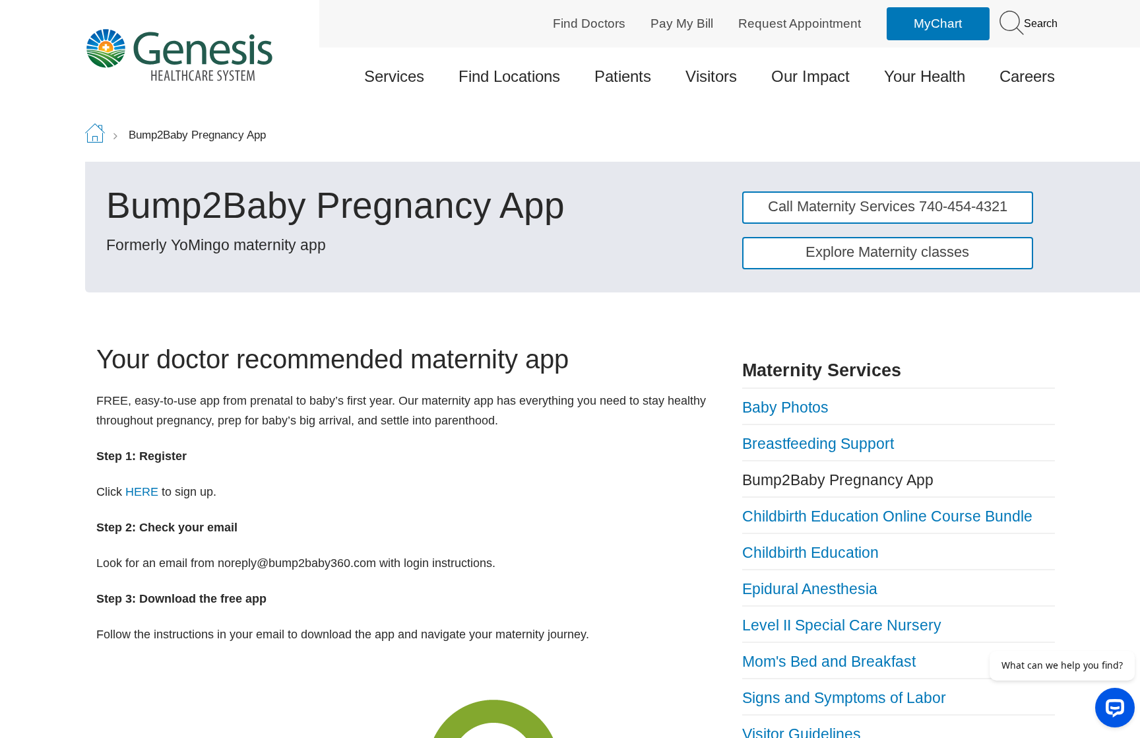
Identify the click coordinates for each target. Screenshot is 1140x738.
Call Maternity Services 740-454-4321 (887, 206)
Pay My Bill (681, 23)
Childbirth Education (810, 552)
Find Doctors (589, 23)
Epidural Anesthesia (809, 588)
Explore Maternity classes (887, 252)
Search (1039, 23)
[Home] (200, 54)
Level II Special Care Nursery (841, 625)
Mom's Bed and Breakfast (829, 661)
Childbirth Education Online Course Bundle (887, 516)
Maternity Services (821, 370)
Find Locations (509, 76)
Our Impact (810, 76)
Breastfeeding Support (818, 443)
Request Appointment (799, 23)
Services (394, 76)
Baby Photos (785, 407)
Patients (622, 76)
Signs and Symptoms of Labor (844, 697)
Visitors (711, 76)
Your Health (924, 76)
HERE (141, 491)
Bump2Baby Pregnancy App (838, 479)
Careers (1027, 76)
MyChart (938, 23)
